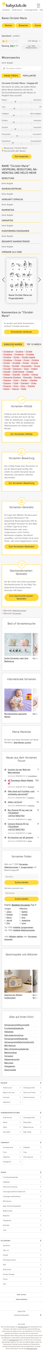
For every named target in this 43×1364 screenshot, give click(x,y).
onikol (29, 819)
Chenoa (34, 375)
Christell (15, 366)
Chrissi (26, 360)
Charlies (25, 375)
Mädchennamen (19, 611)
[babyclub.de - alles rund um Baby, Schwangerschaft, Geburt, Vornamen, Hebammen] (14, 6)
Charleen (33, 380)
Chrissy (6, 366)
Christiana (7, 360)
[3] (10, 41)
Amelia (24, 915)
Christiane (7, 354)
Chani (26, 369)
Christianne (8, 352)
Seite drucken (21, 1294)
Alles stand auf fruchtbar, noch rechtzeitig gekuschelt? (21, 792)
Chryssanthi (26, 366)
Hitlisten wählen (16, 937)
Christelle (16, 363)
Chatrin (6, 389)
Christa (26, 363)
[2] (6, 41)
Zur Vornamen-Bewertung (21, 483)
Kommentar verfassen (21, 332)
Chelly (23, 389)
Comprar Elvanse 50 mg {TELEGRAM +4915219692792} (18, 827)
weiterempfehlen (21, 1299)
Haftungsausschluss (31, 1348)
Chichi (16, 380)
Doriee (30, 841)
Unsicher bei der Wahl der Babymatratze (19, 771)
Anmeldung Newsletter (21, 1315)
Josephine (26, 921)
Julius (9, 912)
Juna (24, 923)
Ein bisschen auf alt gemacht (20, 838)
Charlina (31, 386)
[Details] (39, 41)
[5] (16, 41)
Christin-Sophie (28, 357)
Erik (8, 923)
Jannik (9, 921)
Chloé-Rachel (18, 372)
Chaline (34, 369)
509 (14, 46)
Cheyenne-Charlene (12, 377)
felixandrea (31, 805)
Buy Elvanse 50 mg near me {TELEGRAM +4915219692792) (20, 813)
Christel (29, 352)
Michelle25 (31, 787)
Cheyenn (7, 383)
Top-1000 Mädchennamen (31, 47)
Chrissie (17, 360)
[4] (13, 41)
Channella (27, 377)
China (15, 386)
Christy (16, 357)
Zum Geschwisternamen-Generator (21, 597)
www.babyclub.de (23, 1327)
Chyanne (7, 386)
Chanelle (16, 375)
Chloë (15, 383)
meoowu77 (31, 797)
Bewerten (23, 25)
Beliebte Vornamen (21, 905)
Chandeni (25, 383)
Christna (35, 360)
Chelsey (6, 375)
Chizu (23, 386)
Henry (9, 918)
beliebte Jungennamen (23, 927)
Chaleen (29, 372)
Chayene (7, 380)
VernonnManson (32, 776)
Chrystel (7, 369)
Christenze (19, 354)
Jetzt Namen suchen (22, 743)
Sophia (24, 912)
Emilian (10, 915)
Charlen (24, 380)
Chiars (33, 383)
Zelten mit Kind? (15, 802)
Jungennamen (27, 867)
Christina (7, 357)
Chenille (6, 372)
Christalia (30, 354)
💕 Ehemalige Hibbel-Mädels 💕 (20, 782)
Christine (19, 352)
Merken (8, 25)
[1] (3, 41)
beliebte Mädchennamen (24, 930)
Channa (15, 389)
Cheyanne (17, 369)
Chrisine (34, 363)
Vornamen (16, 614)
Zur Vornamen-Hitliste (21, 434)
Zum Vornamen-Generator (21, 546)
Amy (23, 918)
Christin (6, 363)
